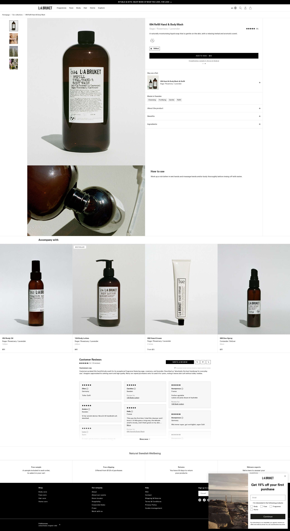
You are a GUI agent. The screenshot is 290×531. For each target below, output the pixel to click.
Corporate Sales (98, 505)
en (232, 8)
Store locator (97, 498)
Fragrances (61, 8)
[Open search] (197, 362)
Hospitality (96, 502)
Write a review (180, 362)
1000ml (156, 49)
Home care (43, 502)
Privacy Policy (151, 505)
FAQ (147, 492)
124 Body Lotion (82, 338)
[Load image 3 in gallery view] (13, 51)
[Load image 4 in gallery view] (13, 64)
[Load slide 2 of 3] (204, 63)
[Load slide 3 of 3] (205, 63)
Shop (41, 488)
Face (71, 8)
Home (92, 8)
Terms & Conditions (153, 502)
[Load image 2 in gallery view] (13, 38)
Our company (97, 488)
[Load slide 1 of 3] (202, 63)
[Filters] (203, 362)
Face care (42, 495)
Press (94, 508)
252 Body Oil (7, 338)
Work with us (97, 511)
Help (147, 488)
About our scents (99, 495)
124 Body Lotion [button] (133, 398)
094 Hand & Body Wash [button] (136, 432)
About (94, 492)
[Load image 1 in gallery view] (13, 25)
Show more (144, 439)
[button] (61, 8)
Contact (148, 495)
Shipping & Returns (153, 498)
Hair (85, 8)
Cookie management (153, 508)
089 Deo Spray (226, 338)
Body (78, 8)
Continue (267, 516)
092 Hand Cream (154, 338)
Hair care (42, 498)
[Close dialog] (285, 476)
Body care (43, 492)
